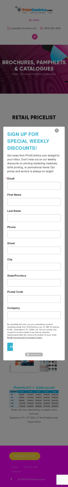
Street (11, 243)
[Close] (57, 130)
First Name (14, 194)
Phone (11, 227)
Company (13, 308)
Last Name (14, 211)
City (9, 259)
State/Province (16, 275)
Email (10, 178)
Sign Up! (11, 346)
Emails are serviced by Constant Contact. (24, 337)
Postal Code (15, 291)
